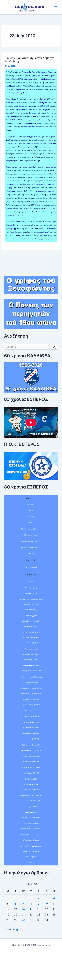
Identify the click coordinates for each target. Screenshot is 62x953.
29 (31, 920)
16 (38, 909)
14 (23, 909)
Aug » (16, 929)
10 (46, 903)
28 (23, 920)
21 (23, 914)
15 (31, 909)
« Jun (7, 929)
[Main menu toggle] (55, 7)
